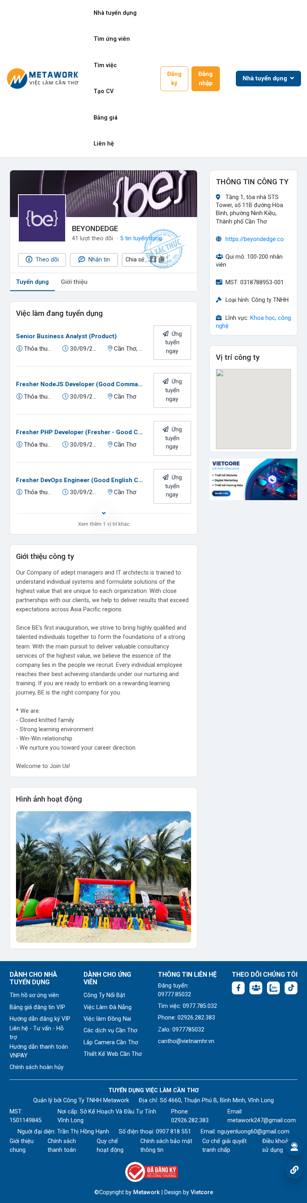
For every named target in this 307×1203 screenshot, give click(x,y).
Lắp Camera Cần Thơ (111, 1042)
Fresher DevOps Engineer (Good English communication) (81, 480)
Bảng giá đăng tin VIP (37, 1007)
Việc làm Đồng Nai (107, 1018)
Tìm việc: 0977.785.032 (187, 1006)
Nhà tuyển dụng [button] (266, 78)
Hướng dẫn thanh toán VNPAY (39, 1051)
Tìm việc (105, 65)
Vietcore (202, 1192)
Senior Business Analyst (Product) (66, 336)
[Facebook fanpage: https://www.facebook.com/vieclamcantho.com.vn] (238, 988)
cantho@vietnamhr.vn (186, 1041)
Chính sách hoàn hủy (37, 1067)
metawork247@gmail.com (261, 1120)
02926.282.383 (190, 1120)
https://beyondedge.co (254, 239)
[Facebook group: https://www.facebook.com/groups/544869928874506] (255, 988)
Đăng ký (174, 78)
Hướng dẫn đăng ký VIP (40, 1018)
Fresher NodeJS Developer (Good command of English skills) (81, 384)
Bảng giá (106, 117)
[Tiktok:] (291, 988)
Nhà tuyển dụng (115, 13)
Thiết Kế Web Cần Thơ (113, 1054)
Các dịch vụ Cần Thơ (110, 1030)
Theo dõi (46, 259)
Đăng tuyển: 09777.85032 (174, 990)
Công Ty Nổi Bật (104, 995)
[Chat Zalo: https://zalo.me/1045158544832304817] (273, 988)
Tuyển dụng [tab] (32, 281)
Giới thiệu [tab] (74, 281)
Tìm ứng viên (112, 39)
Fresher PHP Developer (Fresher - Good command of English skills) (81, 432)
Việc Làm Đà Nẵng (108, 1007)
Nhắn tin (98, 259)
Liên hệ (104, 143)
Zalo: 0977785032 (181, 1029)
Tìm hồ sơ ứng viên (34, 995)
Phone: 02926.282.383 (186, 1017)
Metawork (146, 1192)
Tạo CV (104, 91)
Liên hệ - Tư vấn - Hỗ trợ (37, 1033)
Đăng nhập (205, 78)
